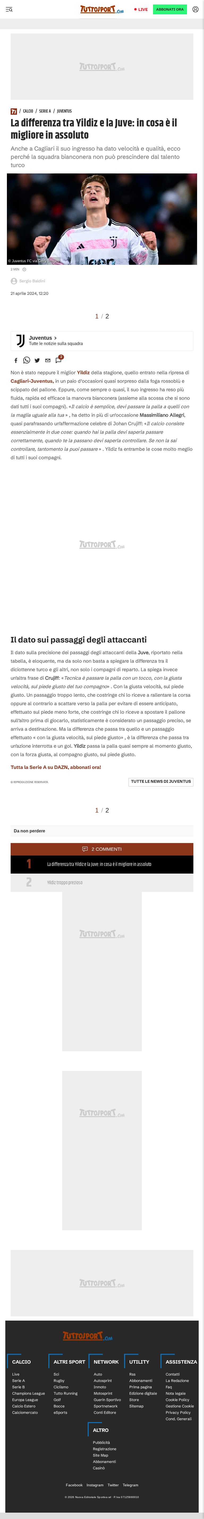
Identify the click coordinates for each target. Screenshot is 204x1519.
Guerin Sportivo (107, 1399)
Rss (132, 1374)
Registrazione (104, 1448)
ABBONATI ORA (170, 9)
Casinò (99, 1468)
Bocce (59, 1406)
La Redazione (177, 1380)
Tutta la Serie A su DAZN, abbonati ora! (56, 767)
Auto (98, 1374)
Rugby (59, 1380)
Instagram (95, 1485)
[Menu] (9, 9)
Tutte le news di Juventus (161, 781)
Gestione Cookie (180, 1406)
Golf (57, 1399)
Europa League (25, 1399)
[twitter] (37, 360)
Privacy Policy (178, 1412)
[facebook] (16, 360)
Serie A (45, 111)
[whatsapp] (26, 360)
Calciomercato (25, 1412)
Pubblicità (101, 1442)
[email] (47, 360)
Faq (169, 1387)
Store (134, 1399)
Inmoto (100, 1387)
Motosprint (103, 1393)
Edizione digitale (143, 1393)
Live (143, 9)
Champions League (28, 1393)
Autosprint (103, 1380)
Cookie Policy (177, 1399)
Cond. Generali (179, 1418)
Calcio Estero (23, 1406)
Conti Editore (105, 1412)
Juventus (64, 111)
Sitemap (136, 1406)
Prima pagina (140, 1387)
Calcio (28, 111)
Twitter (113, 1485)
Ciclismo (61, 1387)
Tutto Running (66, 1393)
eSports (60, 1412)
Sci (56, 1374)
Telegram (130, 1485)
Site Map (100, 1455)
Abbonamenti (140, 1380)
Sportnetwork (106, 1406)
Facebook (74, 1485)
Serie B (18, 1387)
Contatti (173, 1374)
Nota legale (176, 1393)
